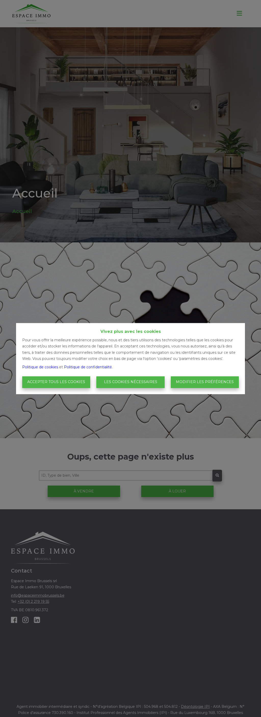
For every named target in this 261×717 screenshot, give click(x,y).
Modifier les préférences (205, 382)
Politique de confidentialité (88, 367)
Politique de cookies (40, 367)
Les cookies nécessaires (130, 382)
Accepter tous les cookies (56, 382)
